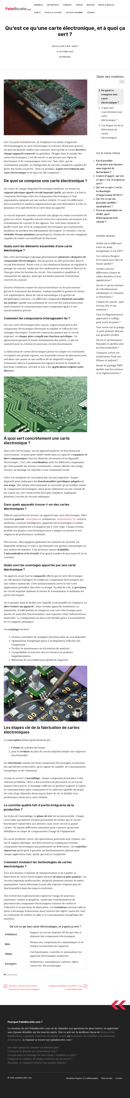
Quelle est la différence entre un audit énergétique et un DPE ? (110, 247)
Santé (37, 12)
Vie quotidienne (74, 12)
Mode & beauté (106, 5)
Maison (90, 5)
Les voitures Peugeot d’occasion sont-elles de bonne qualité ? (109, 259)
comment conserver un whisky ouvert (44, 1036)
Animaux (38, 5)
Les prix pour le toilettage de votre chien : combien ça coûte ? (42, 1055)
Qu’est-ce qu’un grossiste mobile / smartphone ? (106, 202)
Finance (67, 5)
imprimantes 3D (66, 519)
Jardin (79, 5)
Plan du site (106, 1078)
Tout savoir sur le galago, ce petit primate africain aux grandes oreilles (110, 331)
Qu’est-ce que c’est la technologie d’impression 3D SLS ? (109, 191)
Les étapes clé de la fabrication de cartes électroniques (112, 131)
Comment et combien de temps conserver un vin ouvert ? (40, 1059)
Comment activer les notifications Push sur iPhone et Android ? (108, 356)
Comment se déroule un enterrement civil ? (32, 1051)
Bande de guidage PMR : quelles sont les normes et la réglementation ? (110, 369)
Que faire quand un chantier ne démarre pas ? (34, 1047)
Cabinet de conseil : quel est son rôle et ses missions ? (110, 305)
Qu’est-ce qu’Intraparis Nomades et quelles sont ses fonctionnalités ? (110, 343)
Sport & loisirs (53, 12)
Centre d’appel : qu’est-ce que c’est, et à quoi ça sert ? (110, 179)
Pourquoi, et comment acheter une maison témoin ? (37, 1062)
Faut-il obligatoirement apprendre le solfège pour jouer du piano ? (109, 318)
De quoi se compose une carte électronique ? (110, 96)
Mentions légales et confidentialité (82, 1078)
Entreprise (53, 5)
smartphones (33, 519)
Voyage (91, 12)
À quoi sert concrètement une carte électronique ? (111, 114)
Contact (118, 1078)
